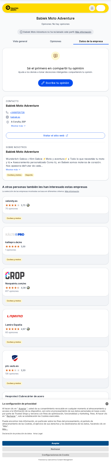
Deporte (29, 175)
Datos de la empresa (91, 41)
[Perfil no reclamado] (21, 31)
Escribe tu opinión (57, 82)
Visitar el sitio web (53, 135)
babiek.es (15, 117)
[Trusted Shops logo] (12, 8)
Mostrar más (17, 126)
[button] (92, 8)
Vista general (20, 41)
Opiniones (55, 41)
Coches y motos (14, 175)
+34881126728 (17, 112)
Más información (83, 32)
